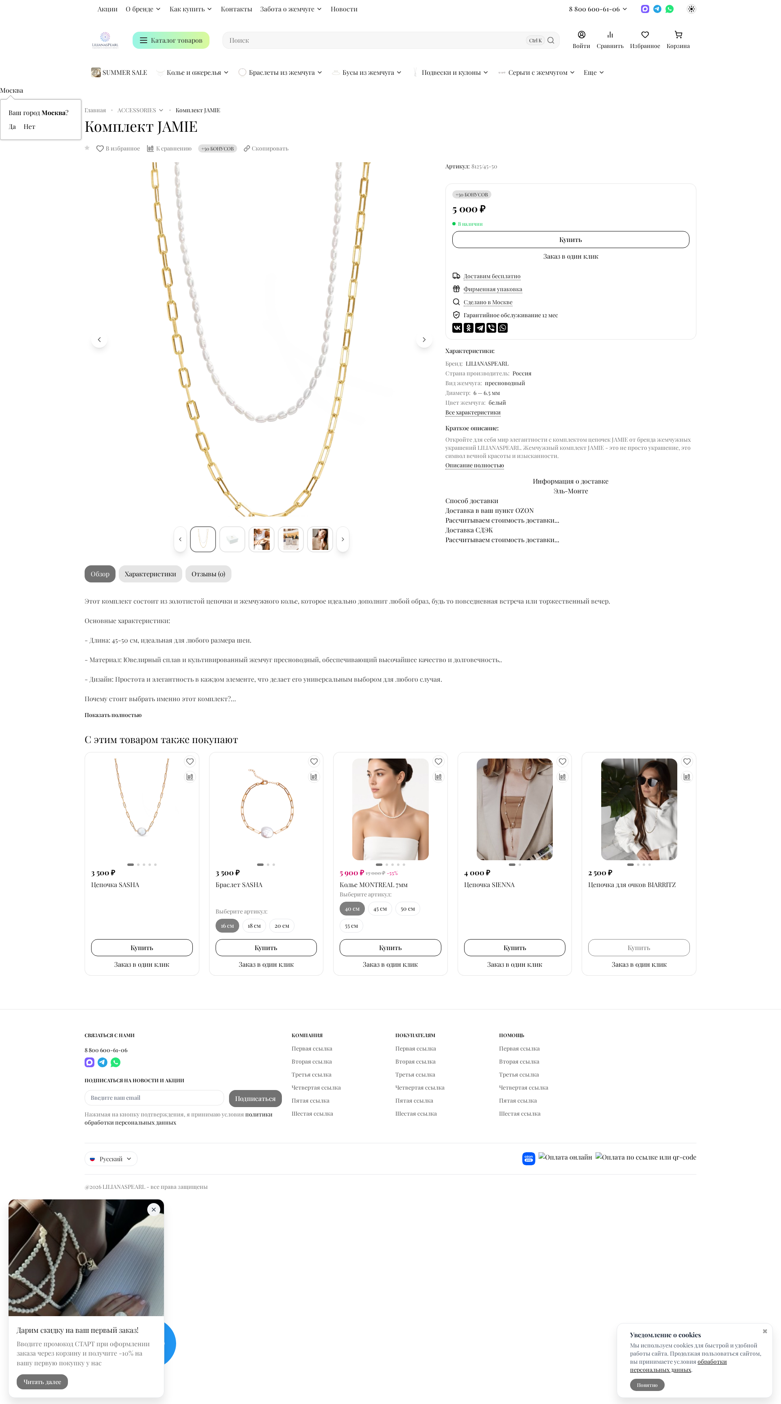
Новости (344, 8)
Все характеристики (473, 412)
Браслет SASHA (239, 884)
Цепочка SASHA (115, 884)
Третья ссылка (312, 1074)
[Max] (645, 9)
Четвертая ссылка (316, 1087)
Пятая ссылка (310, 1100)
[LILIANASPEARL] (105, 40)
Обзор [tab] (100, 573)
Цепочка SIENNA (489, 884)
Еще (590, 72)
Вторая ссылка (312, 1061)
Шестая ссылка (312, 1113)
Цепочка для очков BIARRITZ (632, 884)
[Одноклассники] (468, 328)
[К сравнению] (190, 777)
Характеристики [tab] (150, 573)
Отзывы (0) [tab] (208, 573)
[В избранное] (190, 761)
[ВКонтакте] (457, 328)
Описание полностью (474, 465)
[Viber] (491, 328)
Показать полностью (113, 715)
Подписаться (255, 1098)
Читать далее (42, 1382)
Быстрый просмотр (142, 809)
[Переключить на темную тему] (691, 9)
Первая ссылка (312, 1048)
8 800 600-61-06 (594, 8)
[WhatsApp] (669, 9)
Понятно (647, 1385)
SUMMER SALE (125, 72)
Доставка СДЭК (469, 529)
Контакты (236, 8)
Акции (108, 8)
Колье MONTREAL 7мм (374, 884)
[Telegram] (657, 9)
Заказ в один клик (570, 256)
